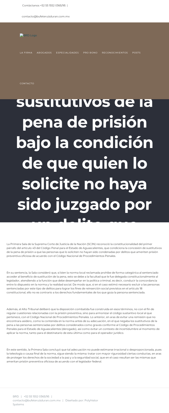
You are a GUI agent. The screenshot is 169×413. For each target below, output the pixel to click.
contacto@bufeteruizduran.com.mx (46, 16)
